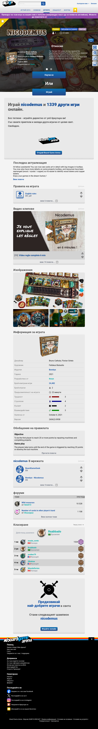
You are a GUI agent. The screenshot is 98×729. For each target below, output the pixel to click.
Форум (67, 10)
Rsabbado (54, 531)
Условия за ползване (64, 719)
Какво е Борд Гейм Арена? (16, 647)
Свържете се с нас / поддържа (18, 653)
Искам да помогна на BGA (16, 665)
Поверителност (44, 721)
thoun (32, 64)
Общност (57, 10)
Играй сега (25, 10)
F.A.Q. (9, 651)
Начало (9, 677)
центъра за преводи (56, 17)
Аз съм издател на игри (15, 661)
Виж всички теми (49, 517)
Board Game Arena (15, 719)
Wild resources (28, 502)
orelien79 (32, 554)
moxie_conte (33, 541)
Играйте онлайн (49, 629)
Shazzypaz (28, 513)
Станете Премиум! (13, 669)
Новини (36, 10)
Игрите (46, 10)
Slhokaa (31, 561)
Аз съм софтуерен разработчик (18, 663)
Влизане (94, 3)
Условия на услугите (80, 719)
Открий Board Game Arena (48, 153)
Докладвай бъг (12, 667)
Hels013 (27, 505)
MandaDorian (33, 568)
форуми (10, 683)
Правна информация (48, 719)
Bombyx (31, 59)
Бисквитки (55, 721)
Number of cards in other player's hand (38, 510)
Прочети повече (49, 453)
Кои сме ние (11, 649)
